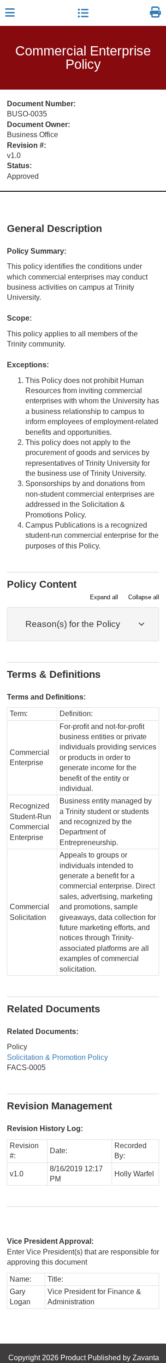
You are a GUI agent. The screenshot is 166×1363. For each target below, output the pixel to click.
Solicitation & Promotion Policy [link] (57, 1057)
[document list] (83, 12)
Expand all (104, 597)
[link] (155, 12)
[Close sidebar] (10, 13)
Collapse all (143, 597)
